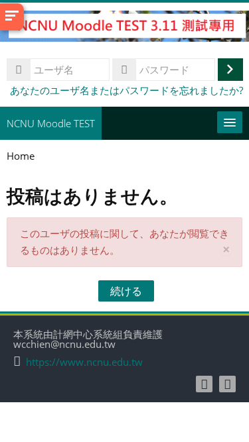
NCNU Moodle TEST (51, 123)
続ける (126, 291)
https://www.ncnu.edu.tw (84, 362)
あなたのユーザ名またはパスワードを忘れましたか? (126, 90)
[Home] (124, 27)
